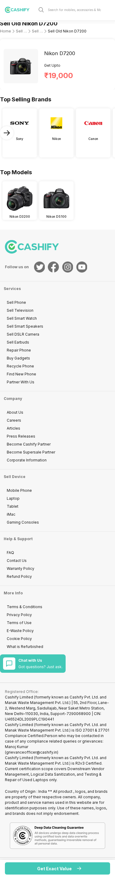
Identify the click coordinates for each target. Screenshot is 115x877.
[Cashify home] (19, 9)
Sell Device (14, 476)
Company (13, 398)
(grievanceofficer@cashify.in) (31, 752)
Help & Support (18, 538)
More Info (13, 593)
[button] (57, 868)
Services (12, 288)
